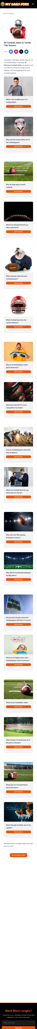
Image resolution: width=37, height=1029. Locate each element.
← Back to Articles (8, 13)
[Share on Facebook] (11, 52)
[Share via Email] (26, 52)
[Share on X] (21, 52)
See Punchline (18, 106)
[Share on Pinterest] (16, 52)
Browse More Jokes (18, 855)
